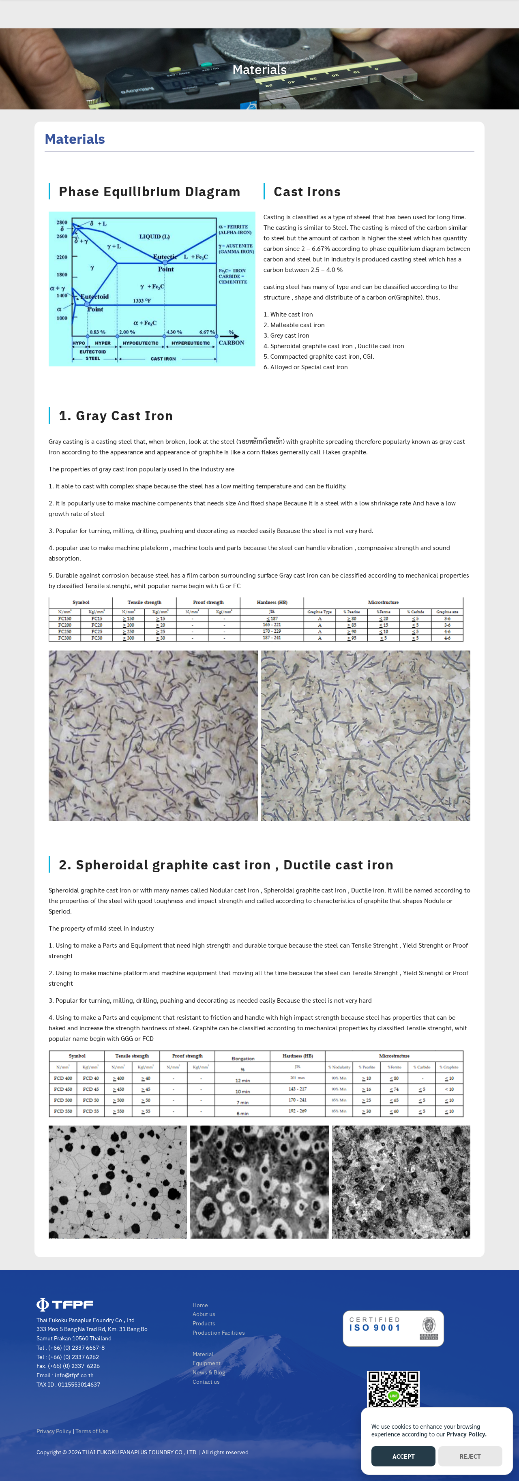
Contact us (206, 1381)
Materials (259, 69)
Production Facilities (219, 1332)
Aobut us (204, 1314)
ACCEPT (403, 1456)
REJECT (470, 1456)
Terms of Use (92, 1431)
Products (204, 1323)
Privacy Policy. (466, 1434)
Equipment (207, 1363)
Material (203, 1354)
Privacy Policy (53, 1431)
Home (200, 1305)
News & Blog (209, 1372)
